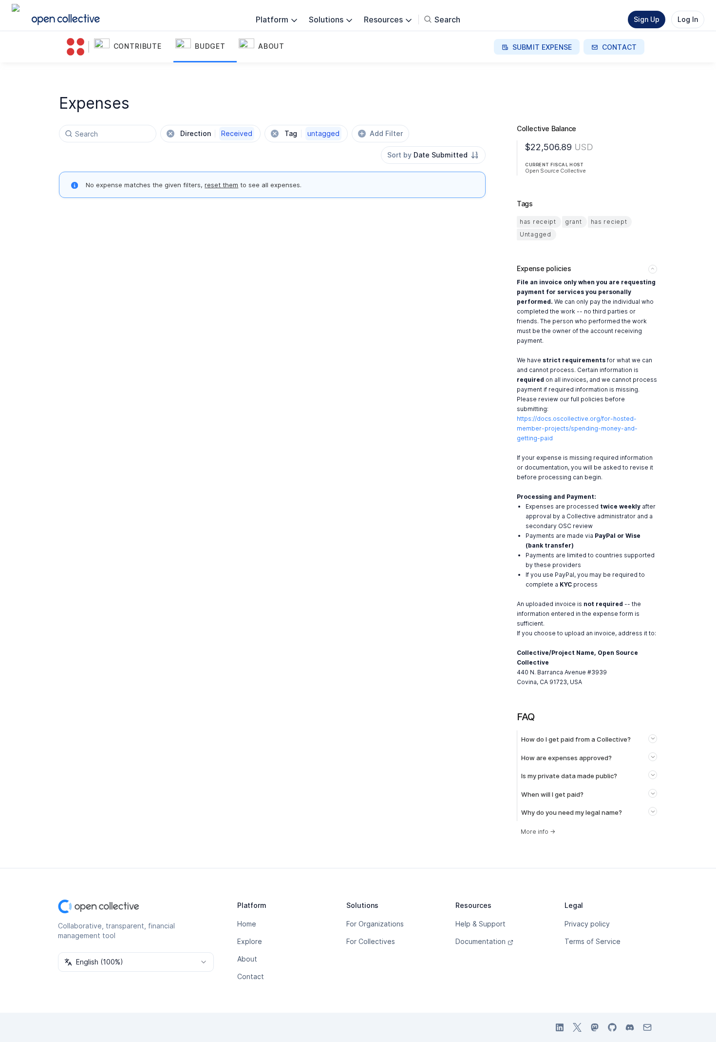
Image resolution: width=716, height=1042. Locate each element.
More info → (538, 831)
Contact (250, 976)
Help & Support (480, 924)
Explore (249, 941)
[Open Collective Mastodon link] (595, 1027)
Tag (311, 133)
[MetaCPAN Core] (77, 47)
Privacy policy (587, 924)
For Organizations (375, 924)
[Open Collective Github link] (612, 1027)
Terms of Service (593, 941)
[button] (132, 46)
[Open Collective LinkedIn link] (559, 1027)
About (247, 959)
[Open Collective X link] (577, 1027)
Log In (688, 19)
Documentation (480, 941)
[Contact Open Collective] (647, 1027)
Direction (216, 133)
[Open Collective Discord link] (630, 1027)
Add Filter (386, 133)
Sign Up (646, 19)
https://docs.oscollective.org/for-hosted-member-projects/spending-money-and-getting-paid (577, 428)
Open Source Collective (555, 170)
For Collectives (370, 941)
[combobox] (433, 155)
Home (246, 924)
